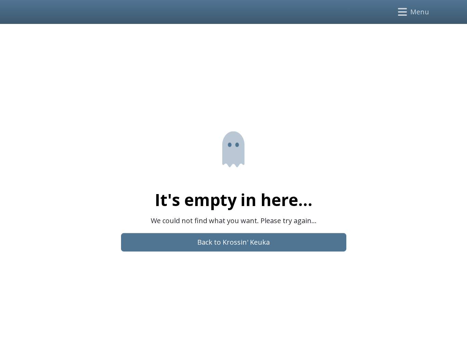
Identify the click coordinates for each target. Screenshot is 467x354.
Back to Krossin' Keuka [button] (233, 242)
